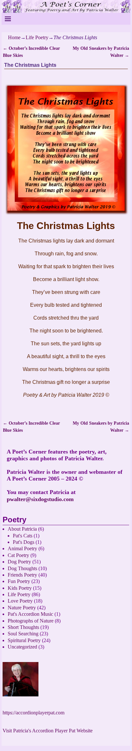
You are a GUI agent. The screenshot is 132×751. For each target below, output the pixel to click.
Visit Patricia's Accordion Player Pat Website (48, 730)
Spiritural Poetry (24, 640)
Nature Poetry (22, 607)
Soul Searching (23, 633)
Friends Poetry (22, 575)
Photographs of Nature (31, 620)
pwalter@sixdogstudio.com (40, 499)
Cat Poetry (18, 555)
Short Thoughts (23, 627)
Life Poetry (37, 37)
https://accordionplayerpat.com (33, 712)
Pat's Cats (22, 535)
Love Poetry (20, 601)
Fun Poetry (19, 581)
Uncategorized (22, 646)
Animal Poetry (22, 548)
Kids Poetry (20, 588)
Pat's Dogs (23, 542)
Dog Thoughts (22, 568)
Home (14, 37)
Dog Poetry (19, 561)
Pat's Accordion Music (30, 614)
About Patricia (22, 529)
